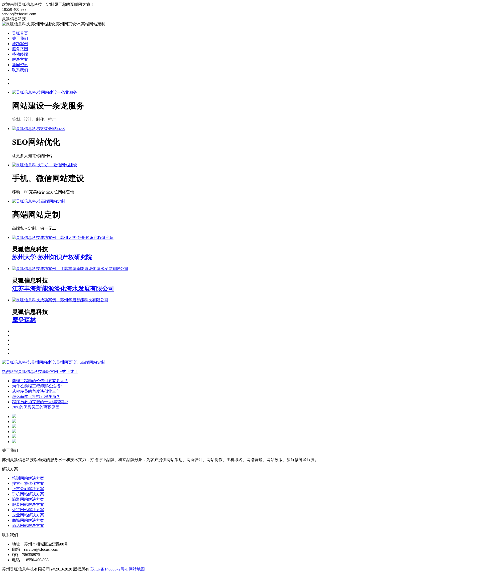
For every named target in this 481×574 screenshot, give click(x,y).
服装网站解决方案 (28, 504)
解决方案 (20, 59)
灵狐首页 (20, 33)
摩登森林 (24, 320)
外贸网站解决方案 (28, 510)
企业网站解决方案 (28, 515)
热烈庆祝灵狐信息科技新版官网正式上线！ (40, 371)
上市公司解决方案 (28, 489)
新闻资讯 (20, 65)
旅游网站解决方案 (28, 499)
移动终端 (20, 54)
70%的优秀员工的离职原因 (35, 407)
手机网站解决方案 (28, 494)
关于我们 (20, 38)
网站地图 (137, 569)
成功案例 (20, 44)
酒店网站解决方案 (28, 525)
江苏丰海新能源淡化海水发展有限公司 (63, 288)
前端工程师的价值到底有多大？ (40, 381)
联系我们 (20, 70)
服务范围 (20, 49)
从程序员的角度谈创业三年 (36, 391)
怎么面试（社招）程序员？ (36, 396)
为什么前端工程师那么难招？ (38, 386)
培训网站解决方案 (28, 478)
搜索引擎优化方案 (28, 483)
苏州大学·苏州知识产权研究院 (52, 257)
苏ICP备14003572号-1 (109, 569)
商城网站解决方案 (28, 520)
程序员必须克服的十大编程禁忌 (40, 402)
